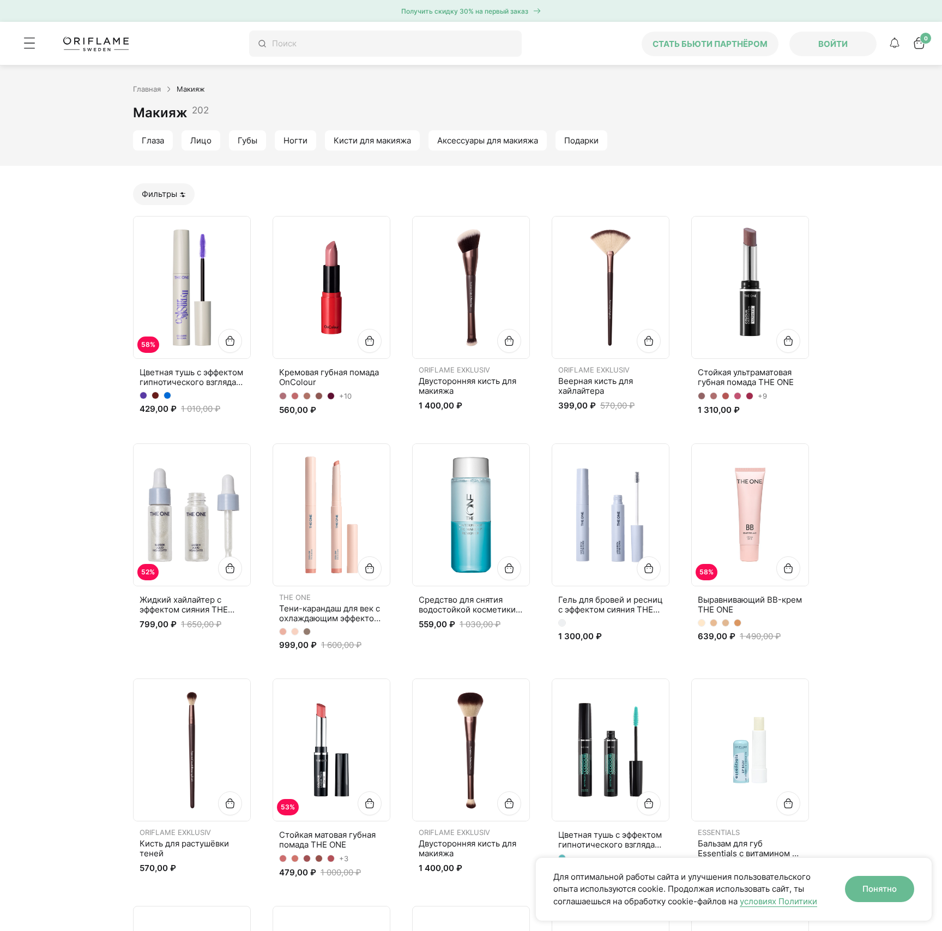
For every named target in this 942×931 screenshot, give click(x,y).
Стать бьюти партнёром (710, 44)
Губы (247, 140)
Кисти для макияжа (372, 140)
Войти (833, 44)
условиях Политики (778, 901)
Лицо (201, 140)
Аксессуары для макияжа (487, 140)
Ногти (295, 140)
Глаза (153, 140)
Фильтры (159, 194)
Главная (147, 89)
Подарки (581, 140)
